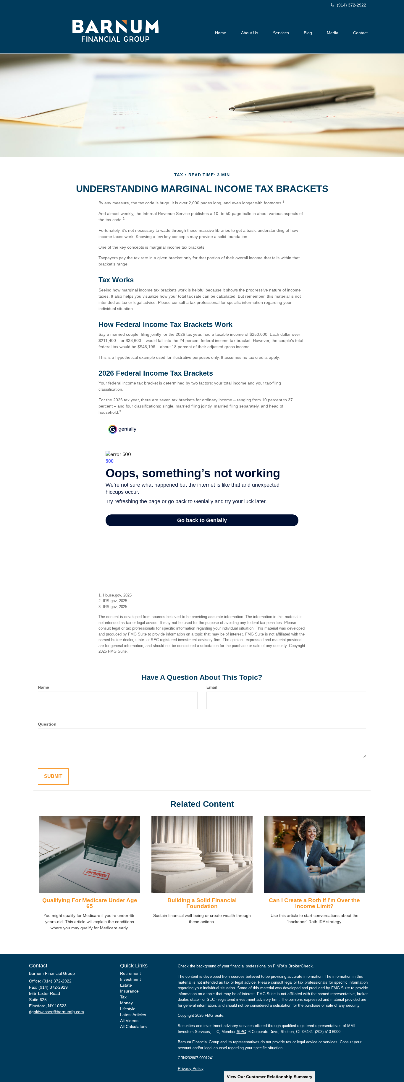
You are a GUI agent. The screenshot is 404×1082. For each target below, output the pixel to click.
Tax (123, 997)
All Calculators (133, 1026)
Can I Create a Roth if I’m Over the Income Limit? (314, 903)
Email (211, 687)
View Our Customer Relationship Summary (269, 1076)
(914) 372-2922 (351, 5)
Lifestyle (127, 1008)
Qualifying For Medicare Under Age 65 (89, 903)
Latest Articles (133, 1014)
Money (126, 1002)
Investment (130, 979)
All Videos (129, 1020)
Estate (126, 985)
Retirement (130, 973)
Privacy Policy (190, 1068)
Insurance (129, 991)
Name (43, 687)
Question (47, 724)
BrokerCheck (300, 966)
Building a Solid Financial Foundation (202, 903)
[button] (250, 32)
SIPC (241, 1031)
